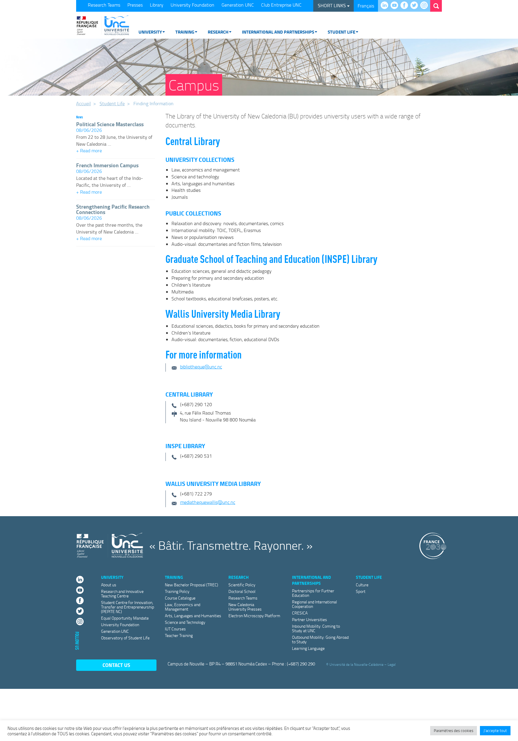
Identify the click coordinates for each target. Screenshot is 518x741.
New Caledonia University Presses (245, 607)
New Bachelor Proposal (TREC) (191, 585)
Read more (115, 151)
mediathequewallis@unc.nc (207, 502)
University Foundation (192, 4)
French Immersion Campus (107, 165)
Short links (332, 5)
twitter (415, 5)
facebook (405, 5)
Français (366, 5)
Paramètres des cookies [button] (453, 730)
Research (218, 31)
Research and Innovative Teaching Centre (122, 593)
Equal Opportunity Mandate (125, 618)
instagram (425, 5)
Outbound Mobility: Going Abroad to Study (320, 639)
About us (108, 585)
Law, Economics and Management (182, 607)
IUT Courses (175, 629)
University (150, 31)
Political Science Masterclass (110, 124)
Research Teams (104, 4)
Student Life (112, 103)
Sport (360, 591)
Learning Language (308, 648)
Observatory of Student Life (125, 638)
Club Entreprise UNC (281, 4)
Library (156, 4)
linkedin (386, 5)
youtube (396, 5)
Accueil (83, 103)
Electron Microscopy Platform (254, 615)
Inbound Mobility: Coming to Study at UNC (316, 628)
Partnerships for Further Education (313, 593)
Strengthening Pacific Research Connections (113, 209)
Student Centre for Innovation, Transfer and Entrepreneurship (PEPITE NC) (127, 607)
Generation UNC (238, 4)
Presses (135, 4)
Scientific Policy (241, 585)
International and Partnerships (278, 31)
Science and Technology (185, 622)
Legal (392, 664)
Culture (362, 585)
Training (184, 31)
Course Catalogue (180, 598)
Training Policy (177, 591)
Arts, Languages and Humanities (193, 615)
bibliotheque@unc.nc (201, 366)
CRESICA (300, 613)
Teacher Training (179, 635)
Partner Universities (309, 619)
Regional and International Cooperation (314, 604)
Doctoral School (241, 591)
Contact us (116, 665)
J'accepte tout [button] (495, 730)
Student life (341, 31)
